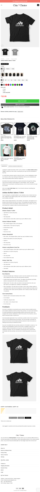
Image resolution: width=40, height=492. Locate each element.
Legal (2, 472)
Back (4, 90)
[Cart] (38, 5)
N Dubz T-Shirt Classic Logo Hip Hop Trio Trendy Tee (7, 159)
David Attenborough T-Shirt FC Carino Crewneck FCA (19, 159)
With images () (13, 417)
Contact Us (3, 463)
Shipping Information (5, 465)
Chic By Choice (12, 437)
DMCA (2, 470)
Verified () (21, 417)
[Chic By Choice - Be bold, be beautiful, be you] (20, 5)
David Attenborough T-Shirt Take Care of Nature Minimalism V (20, 137)
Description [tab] (4, 166)
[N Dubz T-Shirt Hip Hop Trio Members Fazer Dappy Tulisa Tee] (7, 129)
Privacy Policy (4, 452)
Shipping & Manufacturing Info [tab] (15, 166)
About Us (3, 448)
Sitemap (2, 456)
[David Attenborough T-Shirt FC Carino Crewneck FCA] (20, 150)
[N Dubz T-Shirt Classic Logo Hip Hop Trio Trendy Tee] (7, 150)
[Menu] (1, 5)
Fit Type (2, 66)
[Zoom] (2, 46)
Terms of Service (4, 454)
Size (2, 77)
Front (4, 89)
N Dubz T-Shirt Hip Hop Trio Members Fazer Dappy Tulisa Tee (6, 137)
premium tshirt (20, 111)
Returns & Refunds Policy (6, 450)
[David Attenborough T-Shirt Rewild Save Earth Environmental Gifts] (33, 129)
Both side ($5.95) (6, 92)
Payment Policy (4, 467)
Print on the (3, 87)
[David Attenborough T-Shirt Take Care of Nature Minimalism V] (20, 129)
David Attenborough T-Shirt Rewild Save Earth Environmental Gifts (32, 137)
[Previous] (3, 28)
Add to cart (22, 101)
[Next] (37, 28)
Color (2, 82)
